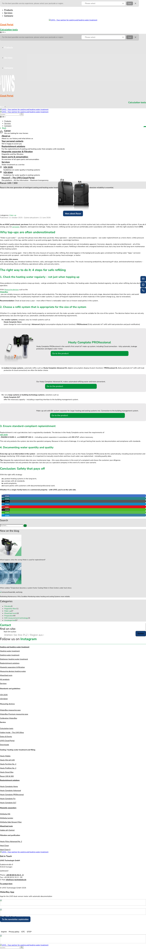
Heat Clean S (5, 849)
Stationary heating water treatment (14, 659)
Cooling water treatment (9, 655)
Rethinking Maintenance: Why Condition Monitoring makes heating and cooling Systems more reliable (35, 596)
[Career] (1, 132)
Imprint (4, 932)
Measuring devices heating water (13, 671)
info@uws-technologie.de (16, 880)
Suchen (141, 633)
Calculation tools (9, 29)
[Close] (135, 3)
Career (7, 130)
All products (5, 679)
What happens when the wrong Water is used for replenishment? (22, 560)
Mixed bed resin (11, 613)
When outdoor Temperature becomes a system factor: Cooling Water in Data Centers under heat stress (36, 588)
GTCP (29, 932)
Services (6, 162)
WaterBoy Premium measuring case (14, 714)
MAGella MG (5, 814)
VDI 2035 (8, 167)
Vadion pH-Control (7, 830)
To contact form (6, 884)
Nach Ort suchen (10, 632)
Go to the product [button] (60, 353)
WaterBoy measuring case (10, 710)
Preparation (9, 616)
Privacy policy (14, 932)
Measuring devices (11, 289)
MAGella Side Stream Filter (11, 822)
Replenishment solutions (13, 146)
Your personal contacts (12, 141)
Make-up (12, 215)
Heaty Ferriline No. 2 (8, 764)
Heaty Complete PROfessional (12, 794)
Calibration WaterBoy (8, 718)
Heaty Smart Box (6, 772)
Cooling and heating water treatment (14, 647)
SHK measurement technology (17, 618)
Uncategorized (11, 620)
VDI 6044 (8, 172)
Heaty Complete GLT (8, 803)
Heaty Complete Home (9, 786)
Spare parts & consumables (15, 156)
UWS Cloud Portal (7, 740)
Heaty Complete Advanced (10, 790)
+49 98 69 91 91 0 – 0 (15, 875)
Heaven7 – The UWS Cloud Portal (18, 177)
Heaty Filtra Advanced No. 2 (11, 841)
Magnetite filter (11, 608)
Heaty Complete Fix (7, 798)
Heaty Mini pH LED (7, 760)
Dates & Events (6, 736)
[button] (103, 3)
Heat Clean (4, 845)
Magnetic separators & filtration (12, 667)
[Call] (143, 290)
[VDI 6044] (1, 172)
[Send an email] (143, 279)
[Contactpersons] (143, 284)
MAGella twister (6, 818)
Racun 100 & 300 (7, 776)
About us (6, 135)
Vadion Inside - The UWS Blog (12, 732)
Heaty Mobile (5, 756)
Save (129, 3)
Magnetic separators (8, 808)
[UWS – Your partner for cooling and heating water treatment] (24, 109)
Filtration (8, 606)
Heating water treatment (10, 651)
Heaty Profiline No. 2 (8, 768)
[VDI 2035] (1, 167)
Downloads (4, 745)
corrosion (15, 227)
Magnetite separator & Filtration (17, 151)
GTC (23, 932)
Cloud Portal (6, 24)
